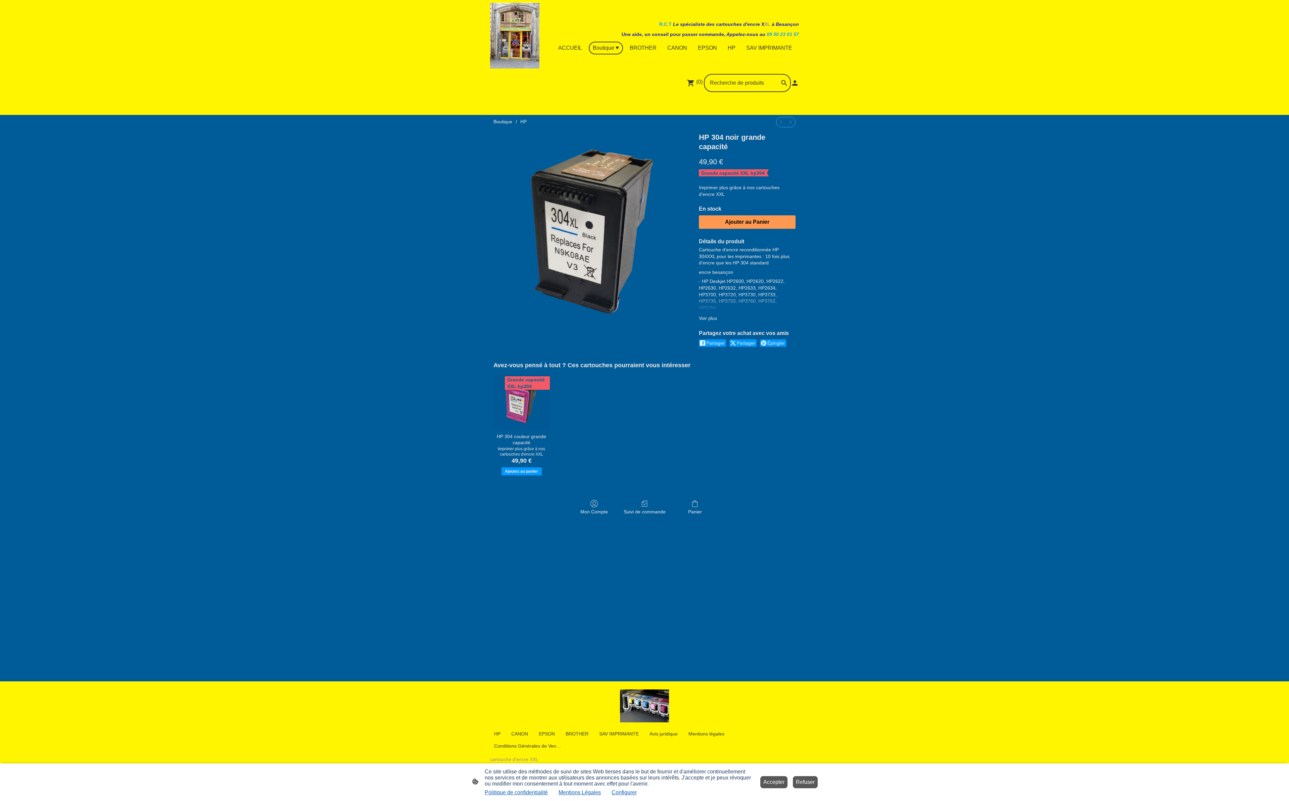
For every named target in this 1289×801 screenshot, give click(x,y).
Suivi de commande (645, 511)
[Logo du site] (514, 36)
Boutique (502, 121)
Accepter (773, 782)
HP (523, 121)
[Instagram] (630, 105)
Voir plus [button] (708, 318)
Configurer (624, 792)
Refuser (805, 782)
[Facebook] (615, 105)
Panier (695, 511)
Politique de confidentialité (516, 792)
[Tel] (674, 105)
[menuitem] (781, 122)
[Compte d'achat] (795, 83)
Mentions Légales (580, 792)
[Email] (659, 105)
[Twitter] (644, 105)
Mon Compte (594, 511)
